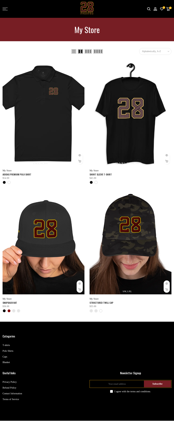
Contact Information (12, 393)
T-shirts (6, 345)
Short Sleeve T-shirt (101, 174)
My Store (7, 170)
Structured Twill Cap (101, 302)
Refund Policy (9, 387)
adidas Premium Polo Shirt (17, 174)
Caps (5, 356)
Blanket (6, 362)
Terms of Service (11, 399)
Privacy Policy (10, 382)
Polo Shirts (8, 351)
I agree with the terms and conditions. (133, 391)
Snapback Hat (10, 302)
